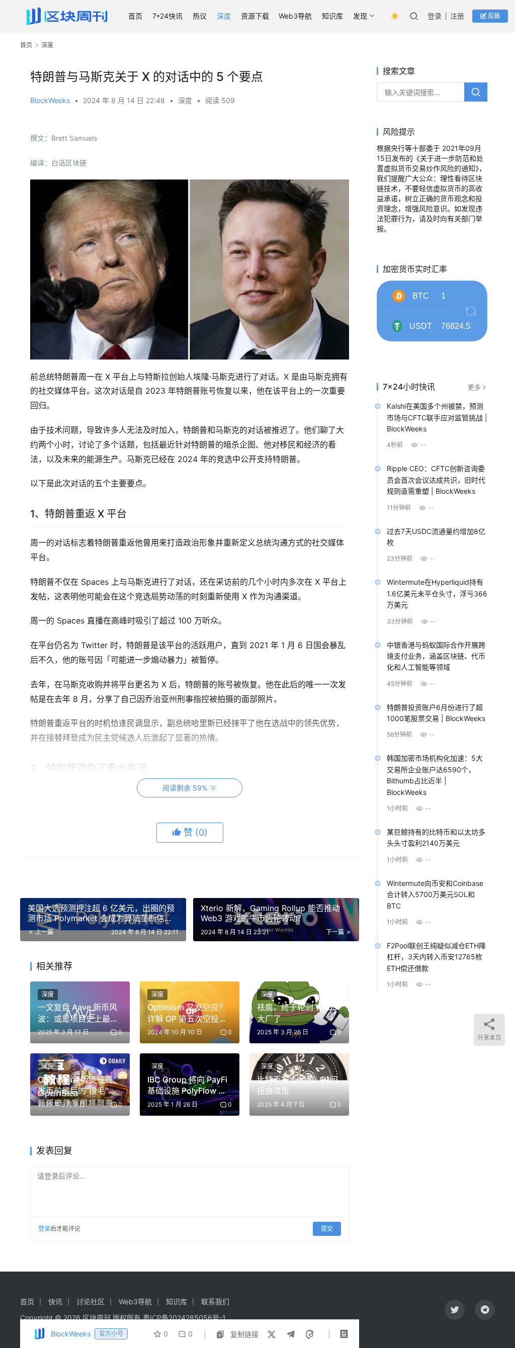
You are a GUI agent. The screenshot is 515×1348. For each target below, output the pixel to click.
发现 (360, 16)
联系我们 (215, 1301)
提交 (327, 1228)
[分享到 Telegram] (291, 1334)
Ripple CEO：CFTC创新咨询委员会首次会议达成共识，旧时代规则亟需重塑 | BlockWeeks (436, 479)
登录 (434, 16)
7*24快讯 (167, 16)
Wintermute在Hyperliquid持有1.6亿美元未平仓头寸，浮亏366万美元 (437, 593)
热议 (200, 16)
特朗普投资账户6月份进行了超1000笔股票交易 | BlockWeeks (436, 713)
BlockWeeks (50, 100)
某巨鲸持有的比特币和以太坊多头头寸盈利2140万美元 (436, 837)
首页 (135, 16)
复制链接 (244, 1334)
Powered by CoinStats (440, 351)
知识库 (332, 16)
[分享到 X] (272, 1334)
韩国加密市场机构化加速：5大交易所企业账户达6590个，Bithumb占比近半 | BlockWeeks (435, 775)
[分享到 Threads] (310, 1334)
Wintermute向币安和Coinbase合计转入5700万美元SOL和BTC (435, 894)
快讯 (55, 1301)
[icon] (455, 1310)
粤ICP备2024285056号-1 (184, 1317)
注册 (457, 16)
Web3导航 (295, 16)
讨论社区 (90, 1301)
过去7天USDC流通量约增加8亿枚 (436, 537)
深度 (224, 16)
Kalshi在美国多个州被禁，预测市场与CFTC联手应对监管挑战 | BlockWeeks (437, 417)
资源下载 (255, 16)
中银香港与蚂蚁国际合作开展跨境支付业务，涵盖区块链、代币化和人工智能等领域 (436, 656)
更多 (474, 387)
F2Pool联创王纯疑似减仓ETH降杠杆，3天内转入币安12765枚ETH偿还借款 (436, 956)
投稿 (493, 16)
